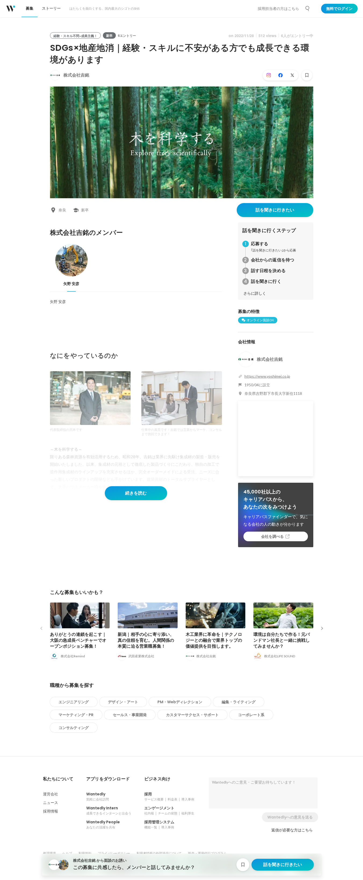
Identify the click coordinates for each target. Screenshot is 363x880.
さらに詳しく (254, 293)
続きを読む (136, 493)
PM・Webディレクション (179, 702)
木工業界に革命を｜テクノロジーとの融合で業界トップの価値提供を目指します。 (214, 640)
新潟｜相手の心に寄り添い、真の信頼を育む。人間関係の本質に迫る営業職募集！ (146, 640)
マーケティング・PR (76, 714)
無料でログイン (339, 8)
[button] (58, 779)
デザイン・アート (123, 702)
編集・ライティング (239, 702)
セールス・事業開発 (130, 714)
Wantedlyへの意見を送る (290, 817)
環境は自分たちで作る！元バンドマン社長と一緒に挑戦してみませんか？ (281, 640)
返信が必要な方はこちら (292, 830)
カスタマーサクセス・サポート (192, 714)
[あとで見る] (306, 75)
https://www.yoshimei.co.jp (267, 376)
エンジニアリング (74, 702)
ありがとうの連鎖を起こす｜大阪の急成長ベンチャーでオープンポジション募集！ (78, 640)
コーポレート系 (251, 714)
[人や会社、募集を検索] (307, 8)
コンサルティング (74, 727)
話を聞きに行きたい (275, 210)
